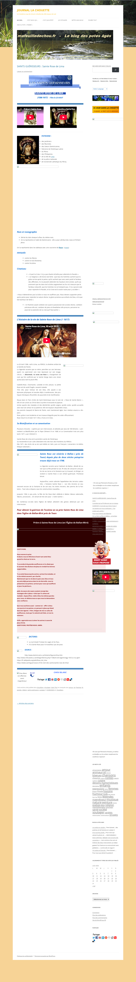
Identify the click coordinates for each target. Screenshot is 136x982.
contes (109, 778)
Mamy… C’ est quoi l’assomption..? (103, 529)
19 (100, 878)
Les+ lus (94, 797)
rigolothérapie (98, 807)
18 (97, 878)
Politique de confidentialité (25, 956)
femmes (78, 687)
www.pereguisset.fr (98, 301)
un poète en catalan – (99, 827)
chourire (96, 778)
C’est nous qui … (32, 20)
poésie (96, 805)
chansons (109, 775)
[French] (98, 86)
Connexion (95, 913)
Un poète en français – (99, 850)
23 (116, 878)
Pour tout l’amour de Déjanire (101, 513)
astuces (109, 773)
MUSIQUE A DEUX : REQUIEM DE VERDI (104, 526)
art (75, 687)
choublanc (40, 687)
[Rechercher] (115, 69)
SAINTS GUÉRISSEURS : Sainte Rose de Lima (40, 66)
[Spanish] (95, 86)
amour (71, 687)
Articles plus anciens (25, 703)
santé (95, 809)
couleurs (95, 781)
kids (105, 794)
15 (112, 876)
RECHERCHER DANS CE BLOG (101, 66)
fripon (94, 791)
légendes (107, 796)
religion (24, 690)
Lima (52, 157)
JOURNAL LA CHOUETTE (33, 10)
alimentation (96, 770)
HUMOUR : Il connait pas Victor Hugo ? (104, 506)
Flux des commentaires (99, 918)
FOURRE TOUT (92, 20)
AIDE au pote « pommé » (25, 25)
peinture (107, 802)
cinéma (102, 778)
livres (100, 797)
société (103, 809)
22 (112, 878)
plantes (115, 803)
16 (116, 876)
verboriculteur (96, 815)
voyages (113, 814)
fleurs (61, 248)
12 (100, 876)
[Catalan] (93, 86)
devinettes (95, 786)
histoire (108, 791)
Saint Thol (54, 687)
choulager (47, 687)
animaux (97, 772)
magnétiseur (99, 799)
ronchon (109, 807)
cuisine (101, 780)
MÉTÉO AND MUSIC (78, 20)
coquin (116, 778)
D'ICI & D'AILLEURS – (98, 833)
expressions (98, 788)
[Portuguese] (104, 86)
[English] (100, 86)
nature (96, 802)
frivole (100, 791)
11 (97, 876)
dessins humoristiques (105, 782)
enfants (105, 785)
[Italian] (102, 86)
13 (104, 876)
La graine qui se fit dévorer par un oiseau (105, 503)
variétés (109, 812)
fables (106, 789)
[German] (106, 86)
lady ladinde (111, 794)
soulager (42, 690)
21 (108, 878)
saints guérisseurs (33, 690)
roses (67, 248)
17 (93, 878)
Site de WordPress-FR (99, 920)
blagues (97, 775)
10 (93, 876)
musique (112, 799)
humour (97, 794)
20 (104, 878)
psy (103, 805)
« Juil (93, 886)
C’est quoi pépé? (48, 20)
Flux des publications (99, 915)
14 (108, 876)
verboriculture (105, 815)
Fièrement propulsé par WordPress (45, 956)
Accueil (19, 20)
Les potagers (62, 20)
